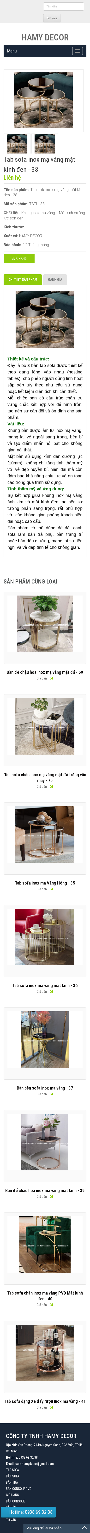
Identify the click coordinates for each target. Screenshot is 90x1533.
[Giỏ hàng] (38, 18)
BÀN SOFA (12, 1476)
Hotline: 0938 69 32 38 (30, 1512)
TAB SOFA (12, 1470)
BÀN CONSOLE (15, 1501)
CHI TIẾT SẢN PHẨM (22, 280)
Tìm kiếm (52, 18)
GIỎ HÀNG (12, 1495)
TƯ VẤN (11, 1520)
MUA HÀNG (19, 258)
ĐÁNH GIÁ (55, 280)
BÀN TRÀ (12, 1482)
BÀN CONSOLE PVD (18, 1489)
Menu (12, 50)
